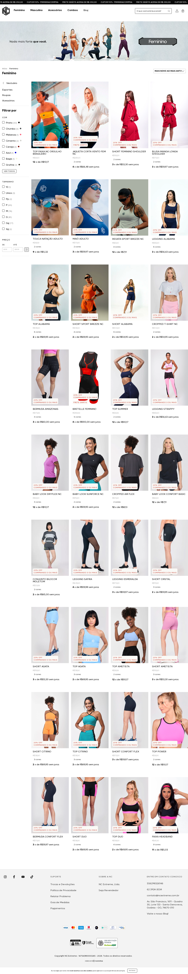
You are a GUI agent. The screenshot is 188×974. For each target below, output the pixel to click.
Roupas (6, 95)
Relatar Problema (60, 896)
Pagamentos (57, 908)
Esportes (7, 89)
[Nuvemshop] (94, 961)
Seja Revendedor (109, 890)
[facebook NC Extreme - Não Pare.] (14, 876)
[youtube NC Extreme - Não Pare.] (23, 876)
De (3, 245)
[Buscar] (168, 11)
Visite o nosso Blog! (157, 913)
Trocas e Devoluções (62, 884)
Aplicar (26, 249)
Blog (85, 10)
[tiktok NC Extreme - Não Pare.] (32, 876)
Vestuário (11, 83)
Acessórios (55, 10)
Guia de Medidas (59, 902)
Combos (72, 10)
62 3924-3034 (154, 889)
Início (4, 68)
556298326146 (155, 883)
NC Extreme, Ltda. (109, 884)
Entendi (132, 970)
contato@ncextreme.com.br (163, 895)
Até (15, 245)
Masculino (36, 10)
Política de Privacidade (63, 890)
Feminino (19, 10)
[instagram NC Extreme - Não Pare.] (5, 876)
